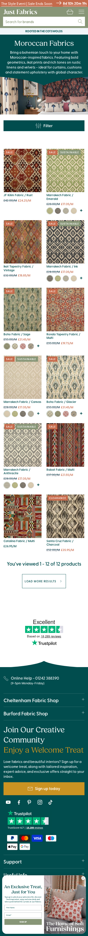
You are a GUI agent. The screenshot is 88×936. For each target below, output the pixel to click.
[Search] (80, 21)
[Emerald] (49, 210)
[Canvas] (73, 210)
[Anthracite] (65, 210)
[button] (69, 11)
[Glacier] (14, 346)
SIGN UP (23, 921)
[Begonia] (22, 346)
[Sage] (7, 346)
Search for (22, 21)
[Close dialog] (83, 878)
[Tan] (30, 346)
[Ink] (57, 210)
